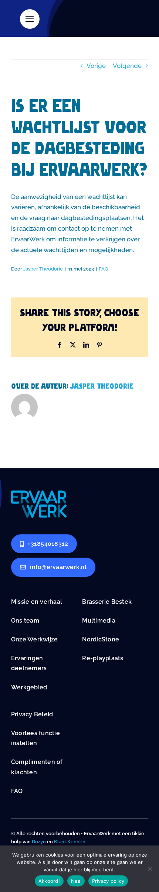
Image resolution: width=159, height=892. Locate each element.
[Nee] (149, 868)
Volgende (127, 65)
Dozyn (39, 841)
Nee (76, 881)
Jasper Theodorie (43, 269)
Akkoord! (49, 881)
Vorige (96, 65)
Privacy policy (108, 881)
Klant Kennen (69, 841)
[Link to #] (30, 19)
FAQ (103, 269)
